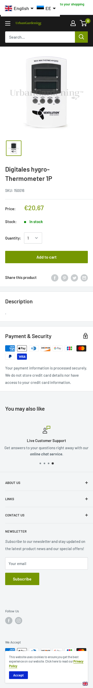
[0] (83, 23)
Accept (18, 675)
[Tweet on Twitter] (74, 277)
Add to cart (46, 256)
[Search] (81, 37)
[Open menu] (7, 23)
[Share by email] (84, 277)
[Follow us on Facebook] (8, 620)
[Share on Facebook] (54, 277)
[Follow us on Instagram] (18, 620)
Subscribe (22, 578)
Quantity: (13, 238)
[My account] (73, 23)
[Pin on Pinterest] (64, 277)
